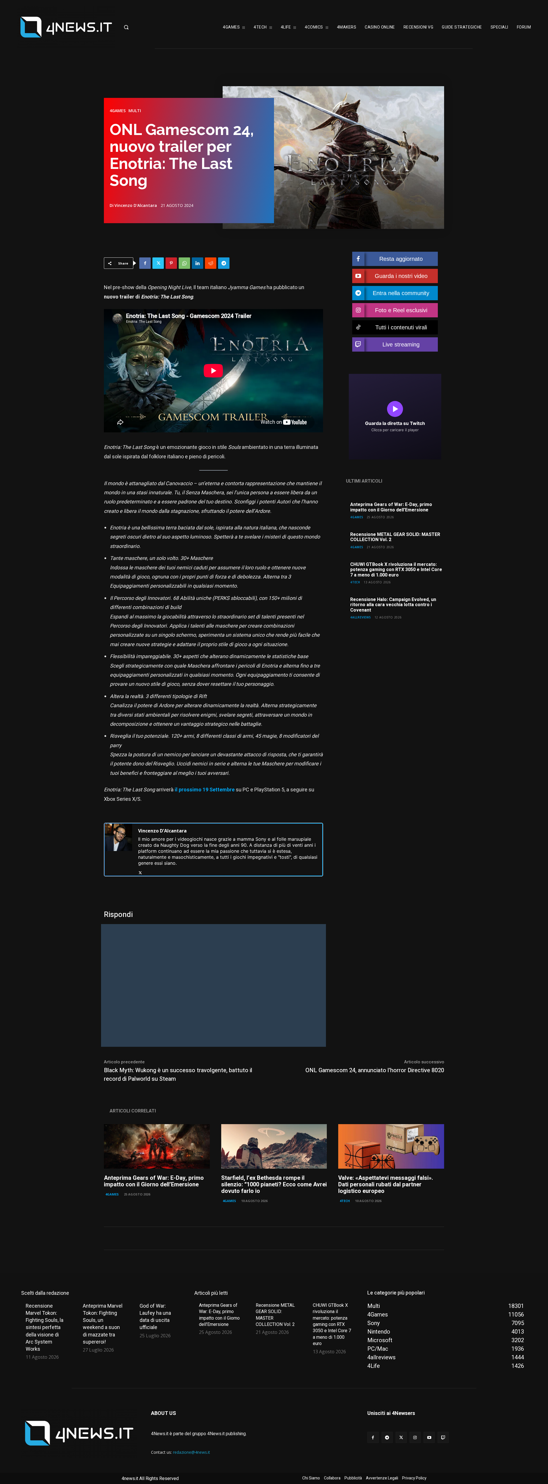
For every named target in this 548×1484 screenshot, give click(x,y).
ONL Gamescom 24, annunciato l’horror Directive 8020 (374, 1070)
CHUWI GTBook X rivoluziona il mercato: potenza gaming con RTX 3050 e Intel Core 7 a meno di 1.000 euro (396, 569)
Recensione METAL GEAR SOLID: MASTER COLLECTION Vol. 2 (395, 537)
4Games (118, 111)
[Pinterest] (171, 263)
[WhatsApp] (184, 263)
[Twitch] (443, 1437)
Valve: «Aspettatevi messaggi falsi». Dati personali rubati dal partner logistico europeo (385, 1184)
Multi (134, 111)
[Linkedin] (197, 263)
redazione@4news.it (191, 1452)
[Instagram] (415, 1437)
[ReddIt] (210, 263)
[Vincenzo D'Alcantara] (118, 850)
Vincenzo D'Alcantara (135, 205)
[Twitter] (158, 263)
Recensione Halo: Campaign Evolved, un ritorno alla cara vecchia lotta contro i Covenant (393, 605)
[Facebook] (145, 263)
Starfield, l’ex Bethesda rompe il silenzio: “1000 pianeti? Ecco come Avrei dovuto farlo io (274, 1184)
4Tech (355, 582)
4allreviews (360, 617)
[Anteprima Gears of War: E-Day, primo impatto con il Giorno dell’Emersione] (157, 1146)
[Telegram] (223, 263)
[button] (144, 27)
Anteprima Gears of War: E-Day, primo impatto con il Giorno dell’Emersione (391, 507)
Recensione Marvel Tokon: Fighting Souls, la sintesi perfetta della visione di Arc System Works (44, 1327)
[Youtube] (429, 1437)
